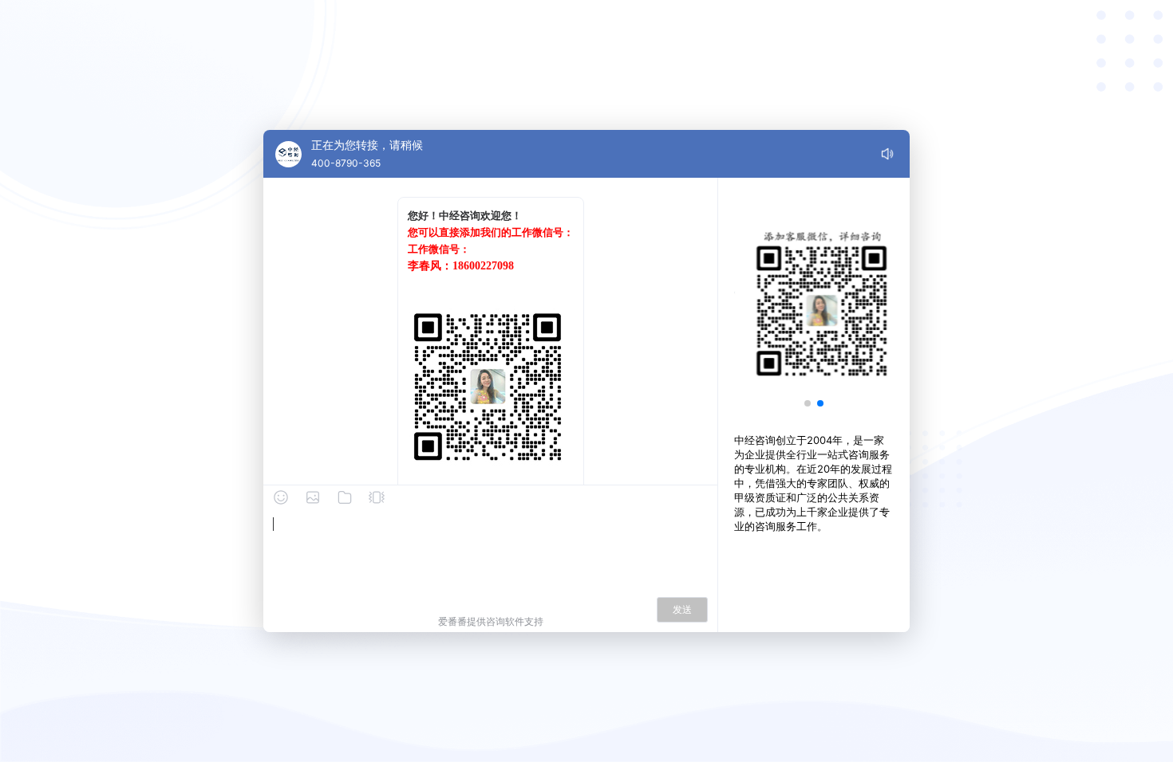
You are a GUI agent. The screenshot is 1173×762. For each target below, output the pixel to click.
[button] (807, 403)
